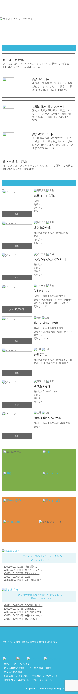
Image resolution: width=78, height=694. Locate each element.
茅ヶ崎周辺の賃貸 (13, 672)
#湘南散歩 (23, 680)
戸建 (13, 663)
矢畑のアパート (44, 290)
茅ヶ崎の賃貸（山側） (41, 668)
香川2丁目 (41, 354)
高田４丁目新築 (44, 195)
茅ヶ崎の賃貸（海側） (15, 668)
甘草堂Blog (10, 680)
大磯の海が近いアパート (50, 259)
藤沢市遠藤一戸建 (46, 323)
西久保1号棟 (42, 227)
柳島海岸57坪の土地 (47, 418)
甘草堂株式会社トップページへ (22, 633)
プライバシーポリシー (43, 680)
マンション (24, 663)
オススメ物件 (23, 676)
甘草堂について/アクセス (45, 676)
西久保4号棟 (42, 386)
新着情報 (8, 676)
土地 (6, 663)
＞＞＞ (72, 47)
